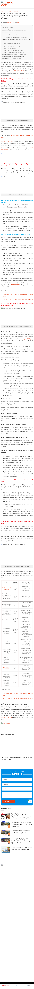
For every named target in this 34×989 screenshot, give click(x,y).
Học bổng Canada (7, 939)
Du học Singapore (7, 916)
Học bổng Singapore (8, 947)
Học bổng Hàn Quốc (8, 956)
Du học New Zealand (8, 922)
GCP (18, 22)
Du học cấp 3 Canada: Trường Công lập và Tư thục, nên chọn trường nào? (21, 848)
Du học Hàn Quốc (8, 925)
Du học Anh (6, 913)
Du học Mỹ (6, 919)
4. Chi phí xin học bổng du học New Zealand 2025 (14, 54)
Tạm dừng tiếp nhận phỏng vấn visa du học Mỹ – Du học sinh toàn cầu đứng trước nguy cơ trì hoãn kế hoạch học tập (21, 816)
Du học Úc (6, 904)
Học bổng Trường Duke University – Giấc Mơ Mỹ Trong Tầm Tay (21, 831)
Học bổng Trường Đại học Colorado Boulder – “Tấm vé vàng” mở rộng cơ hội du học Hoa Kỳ (21, 841)
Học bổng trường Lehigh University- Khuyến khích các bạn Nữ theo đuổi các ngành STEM (22, 824)
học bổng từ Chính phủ (26, 339)
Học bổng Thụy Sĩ (8, 941)
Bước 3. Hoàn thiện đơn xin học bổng (12, 46)
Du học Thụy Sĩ (7, 910)
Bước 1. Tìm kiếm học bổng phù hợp (12, 43)
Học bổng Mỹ (6, 950)
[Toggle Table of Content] (29, 27)
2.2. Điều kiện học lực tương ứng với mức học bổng (15, 37)
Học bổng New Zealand (9, 953)
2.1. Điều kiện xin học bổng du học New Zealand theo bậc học (17, 34)
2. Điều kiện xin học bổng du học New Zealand (13, 32)
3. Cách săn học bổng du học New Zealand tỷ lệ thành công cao (16, 40)
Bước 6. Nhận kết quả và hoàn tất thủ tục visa (14, 52)
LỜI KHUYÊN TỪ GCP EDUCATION (11, 58)
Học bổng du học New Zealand (9, 11)
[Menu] (32, 4)
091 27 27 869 (6, 879)
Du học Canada (7, 907)
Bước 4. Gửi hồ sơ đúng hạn (10, 48)
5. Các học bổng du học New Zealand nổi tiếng (13, 56)
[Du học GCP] (9, 4)
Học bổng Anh (7, 944)
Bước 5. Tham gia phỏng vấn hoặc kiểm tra (13, 50)
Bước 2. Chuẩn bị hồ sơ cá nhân (11, 45)
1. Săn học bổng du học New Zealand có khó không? (14, 30)
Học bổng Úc (6, 936)
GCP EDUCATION (19, 71)
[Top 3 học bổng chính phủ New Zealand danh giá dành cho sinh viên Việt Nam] (17, 747)
